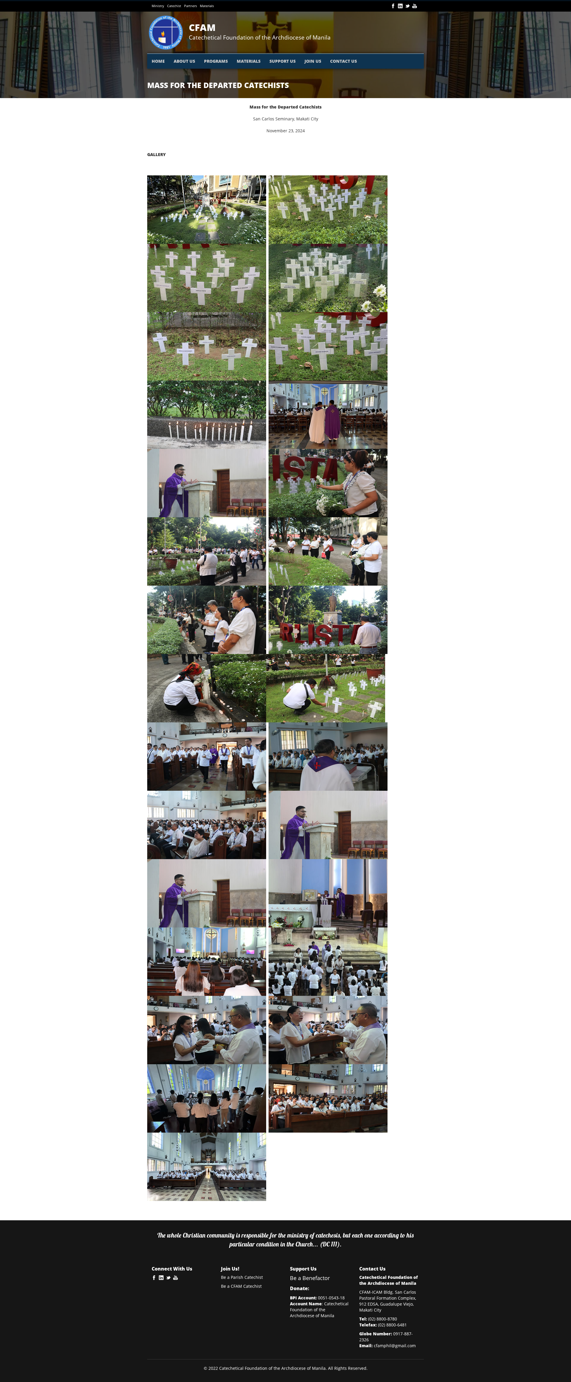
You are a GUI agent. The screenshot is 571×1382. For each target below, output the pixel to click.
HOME (158, 61)
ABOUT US (184, 61)
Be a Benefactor (310, 1278)
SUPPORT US (282, 61)
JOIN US (313, 61)
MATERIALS (249, 61)
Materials (207, 6)
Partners (190, 6)
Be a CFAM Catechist (241, 1286)
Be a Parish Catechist (242, 1277)
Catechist (174, 6)
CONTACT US (343, 61)
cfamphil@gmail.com (395, 1345)
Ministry (158, 6)
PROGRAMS (216, 61)
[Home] (168, 32)
